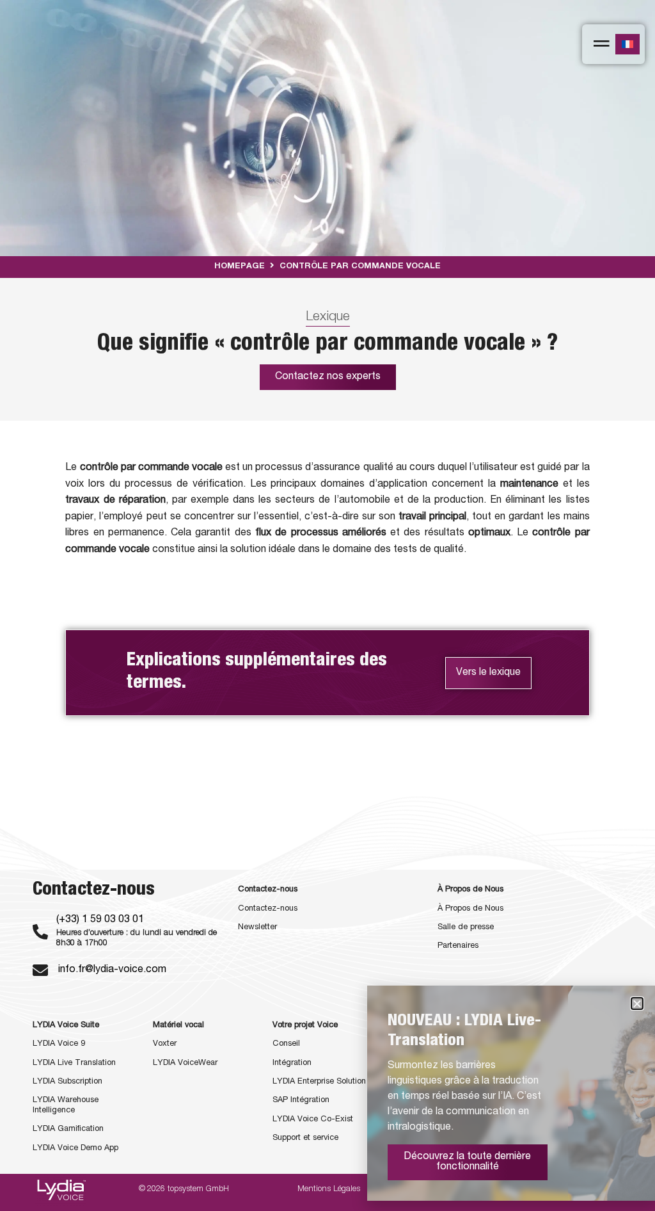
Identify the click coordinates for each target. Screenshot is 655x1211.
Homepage (239, 267)
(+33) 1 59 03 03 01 (100, 920)
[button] (637, 1003)
